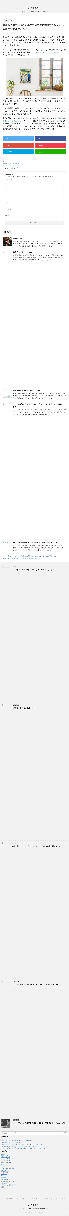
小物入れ (4, 1174)
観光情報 (4, 1183)
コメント (8, 180)
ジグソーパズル (7, 161)
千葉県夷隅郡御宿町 (7, 1168)
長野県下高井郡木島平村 (9, 1185)
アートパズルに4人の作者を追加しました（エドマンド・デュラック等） (39, 1123)
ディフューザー (6, 1162)
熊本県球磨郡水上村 (7, 1181)
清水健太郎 (14, 168)
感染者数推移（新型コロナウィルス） (27, 390)
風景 (2, 1187)
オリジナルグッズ (7, 1159)
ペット (3, 1164)
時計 (2, 1176)
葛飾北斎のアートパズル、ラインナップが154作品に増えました (36, 846)
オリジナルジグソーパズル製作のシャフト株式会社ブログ (34, 1208)
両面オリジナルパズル (50, 1198)
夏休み (9, 164)
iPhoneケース (5, 1157)
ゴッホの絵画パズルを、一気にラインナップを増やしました (35, 985)
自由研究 (17, 164)
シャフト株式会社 (9, 1198)
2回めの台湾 (18, 238)
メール (8, 209)
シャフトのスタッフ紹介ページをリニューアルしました (33, 570)
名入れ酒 (4, 1170)
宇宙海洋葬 (5, 1172)
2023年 (5, 164)
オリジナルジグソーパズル (46, 52)
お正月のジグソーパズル (22, 252)
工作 (13, 164)
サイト (7, 215)
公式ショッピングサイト (21, 1198)
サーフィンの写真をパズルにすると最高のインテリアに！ (25, 558)
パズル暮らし (34, 8)
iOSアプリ (4, 1155)
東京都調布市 (5, 1179)
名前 (7, 202)
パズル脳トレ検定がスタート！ (24, 708)
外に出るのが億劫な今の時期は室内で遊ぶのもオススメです (36, 542)
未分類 (3, 1177)
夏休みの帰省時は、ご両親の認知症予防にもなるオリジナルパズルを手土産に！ (32, 556)
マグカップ (5, 1166)
